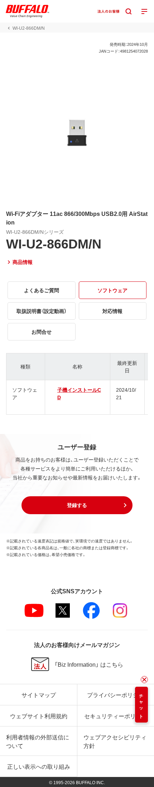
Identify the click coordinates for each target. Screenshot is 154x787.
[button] (77, 505)
